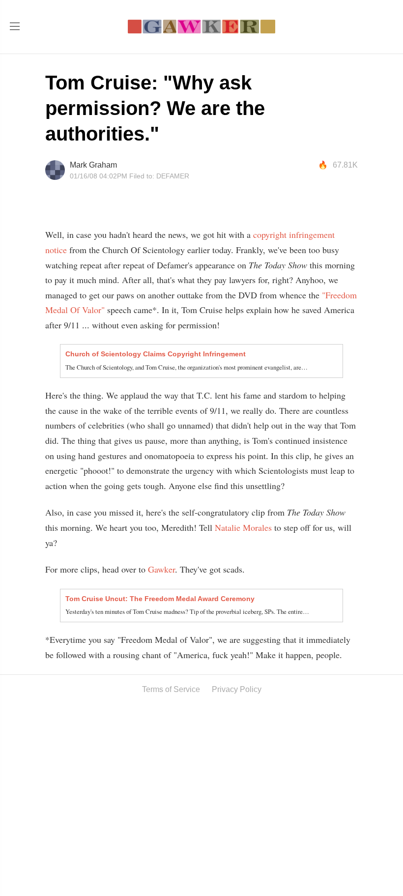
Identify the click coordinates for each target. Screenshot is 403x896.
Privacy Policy (236, 689)
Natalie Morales (243, 527)
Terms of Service (171, 689)
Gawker (161, 569)
